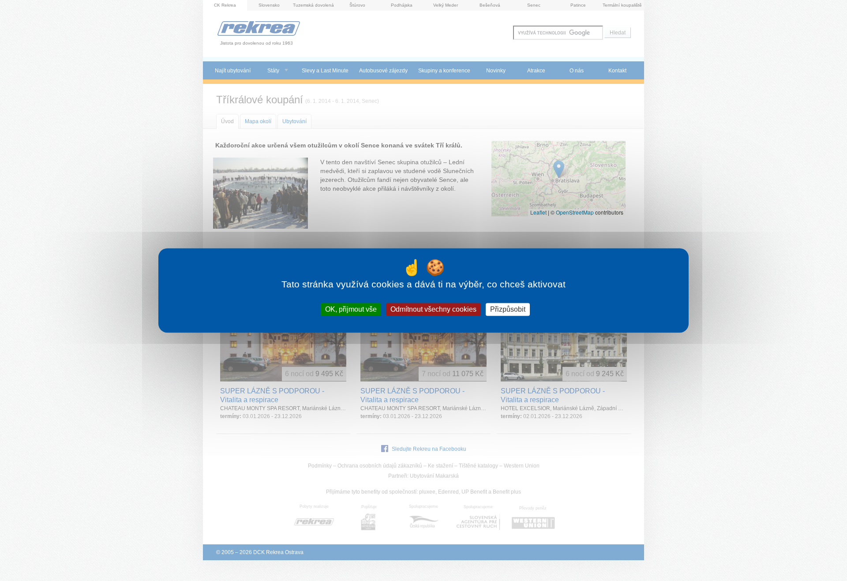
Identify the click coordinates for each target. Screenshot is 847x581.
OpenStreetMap (575, 212)
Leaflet (538, 212)
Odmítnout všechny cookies (433, 309)
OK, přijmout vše (351, 309)
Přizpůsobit (507, 309)
